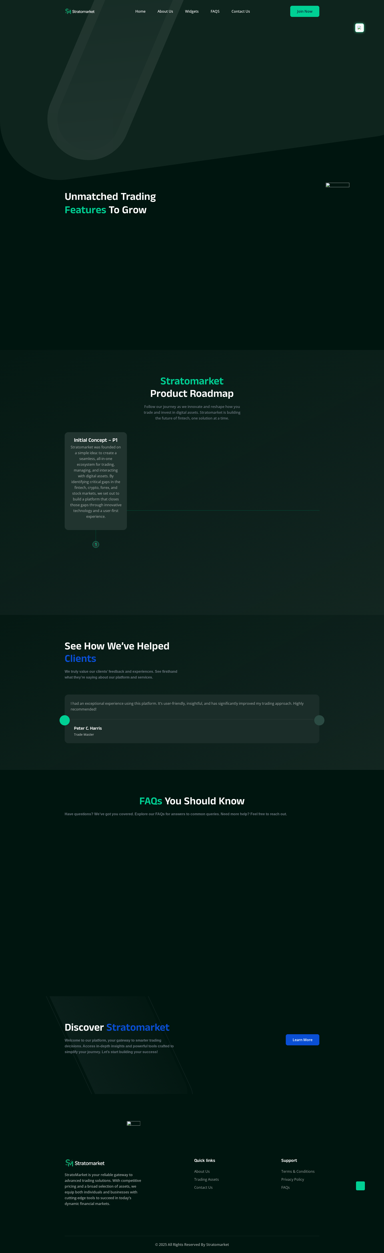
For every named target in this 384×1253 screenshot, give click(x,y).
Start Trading (237, 100)
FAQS (215, 11)
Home (140, 11)
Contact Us (241, 11)
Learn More (302, 1039)
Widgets (192, 11)
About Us (165, 11)
